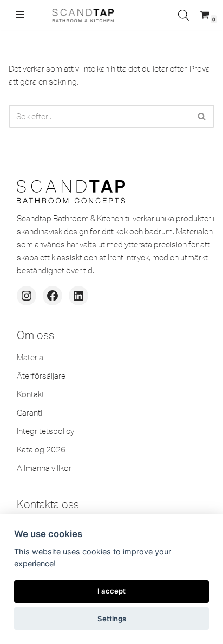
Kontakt (30, 394)
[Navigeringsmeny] (20, 14)
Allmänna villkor (44, 468)
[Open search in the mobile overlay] (183, 15)
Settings (111, 618)
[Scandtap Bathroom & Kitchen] (81, 15)
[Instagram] (26, 295)
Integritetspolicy (45, 431)
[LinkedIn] (78, 295)
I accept (111, 590)
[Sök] (202, 116)
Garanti (29, 412)
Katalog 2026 (41, 449)
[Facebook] (52, 295)
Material (31, 357)
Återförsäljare (41, 376)
